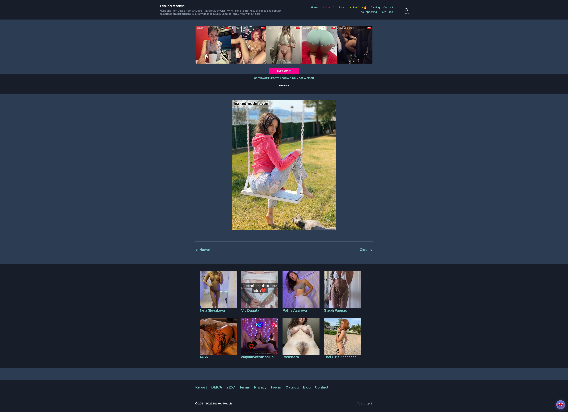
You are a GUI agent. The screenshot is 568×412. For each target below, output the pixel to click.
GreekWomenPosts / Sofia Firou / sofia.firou (284, 78)
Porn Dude (386, 11)
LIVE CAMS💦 (284, 71)
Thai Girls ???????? (340, 357)
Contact (388, 7)
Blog (306, 387)
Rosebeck (291, 357)
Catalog (375, 7)
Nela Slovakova (212, 310)
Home (314, 7)
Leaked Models (172, 6)
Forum (342, 7)
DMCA (216, 387)
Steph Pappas (335, 310)
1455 (204, 357)
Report (201, 387)
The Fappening (368, 11)
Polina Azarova (295, 310)
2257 (230, 387)
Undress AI (328, 7)
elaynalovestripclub (257, 357)
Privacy (260, 387)
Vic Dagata (250, 310)
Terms (244, 387)
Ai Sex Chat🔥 (358, 7)
